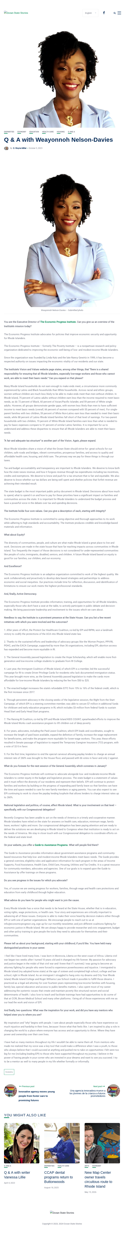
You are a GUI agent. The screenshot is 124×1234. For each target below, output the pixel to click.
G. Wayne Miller (19, 148)
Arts (87, 1166)
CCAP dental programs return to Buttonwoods (58, 1177)
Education (34, 132)
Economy (21, 132)
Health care (48, 132)
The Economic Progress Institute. (58, 321)
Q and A (71, 132)
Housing (61, 132)
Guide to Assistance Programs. (51, 845)
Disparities (9, 132)
